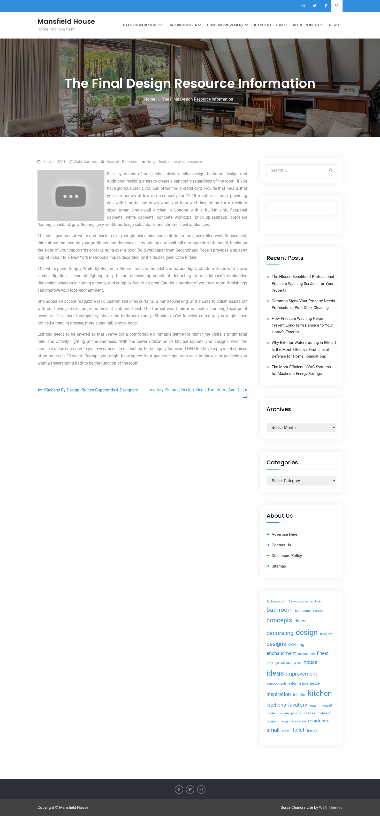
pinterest (324, 713)
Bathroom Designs (140, 25)
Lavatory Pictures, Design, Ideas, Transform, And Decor (197, 389)
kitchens (276, 705)
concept (318, 611)
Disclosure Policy (287, 555)
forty (270, 663)
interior (299, 695)
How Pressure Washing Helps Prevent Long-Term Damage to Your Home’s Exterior (302, 325)
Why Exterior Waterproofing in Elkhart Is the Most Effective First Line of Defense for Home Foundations (304, 349)
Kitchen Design (268, 25)
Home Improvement (225, 25)
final (162, 162)
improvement (301, 674)
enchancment (281, 653)
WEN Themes (331, 807)
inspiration (279, 694)
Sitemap (279, 566)
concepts (279, 620)
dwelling (296, 644)
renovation (298, 721)
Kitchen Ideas (306, 25)
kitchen (320, 693)
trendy (312, 730)
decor (300, 620)
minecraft (325, 705)
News (334, 25)
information (177, 162)
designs (276, 644)
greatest (283, 662)
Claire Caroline (85, 162)
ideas (275, 673)
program (273, 721)
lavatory (297, 704)
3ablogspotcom (299, 601)
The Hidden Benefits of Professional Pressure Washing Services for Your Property (303, 283)
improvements (277, 683)
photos (296, 713)
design (152, 162)
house (310, 662)
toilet (299, 730)
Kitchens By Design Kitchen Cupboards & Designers (91, 390)
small (273, 730)
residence (318, 721)
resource (195, 162)
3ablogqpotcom (276, 601)
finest (323, 653)
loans (312, 705)
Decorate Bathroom (122, 162)
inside (315, 683)
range (284, 721)
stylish (286, 730)
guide (297, 663)
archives (316, 601)
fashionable (306, 654)
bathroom (280, 609)
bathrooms (303, 611)
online (284, 713)
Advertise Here (284, 534)
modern (272, 713)
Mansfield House (66, 21)
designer (326, 634)
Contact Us (281, 545)
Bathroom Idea (183, 25)
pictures (309, 713)
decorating (280, 633)
